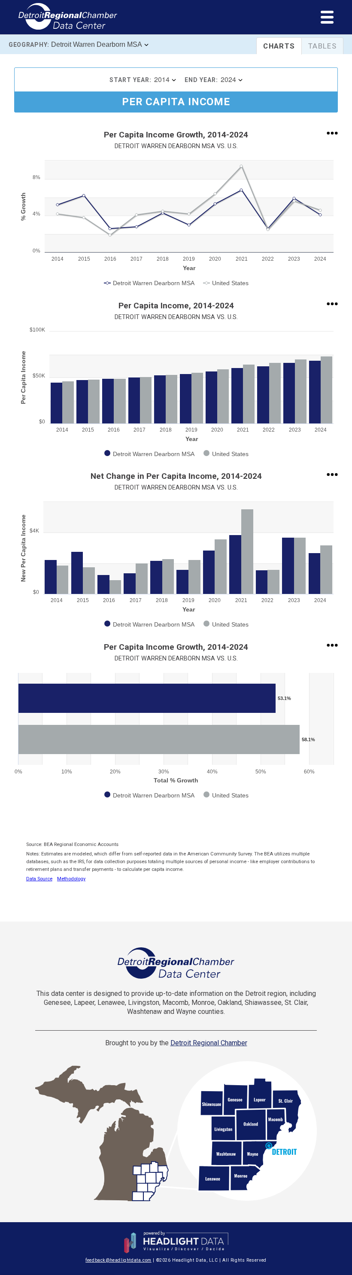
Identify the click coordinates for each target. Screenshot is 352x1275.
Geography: (29, 44)
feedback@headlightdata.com (118, 1260)
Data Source (39, 879)
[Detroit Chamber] (176, 963)
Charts (279, 46)
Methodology (71, 879)
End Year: (201, 79)
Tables (322, 46)
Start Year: (130, 79)
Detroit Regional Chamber (208, 1043)
